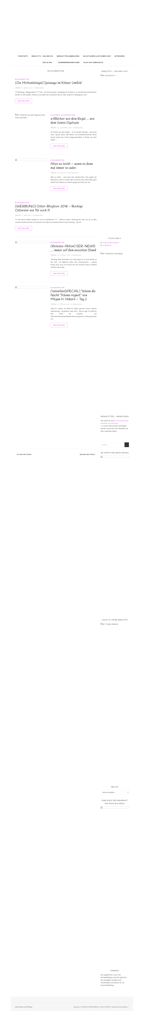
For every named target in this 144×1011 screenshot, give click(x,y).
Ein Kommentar (73, 173)
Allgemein (55, 115)
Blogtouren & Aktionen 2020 (97, 56)
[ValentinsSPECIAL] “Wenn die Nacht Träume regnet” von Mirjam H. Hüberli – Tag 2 (73, 295)
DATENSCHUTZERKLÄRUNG (89, 1007)
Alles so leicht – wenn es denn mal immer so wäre (72, 166)
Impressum (77, 1007)
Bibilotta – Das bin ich (42, 56)
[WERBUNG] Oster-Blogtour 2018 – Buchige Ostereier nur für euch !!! (49, 208)
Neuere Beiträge (87, 454)
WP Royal (29, 1007)
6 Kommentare (76, 255)
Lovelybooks (107, 245)
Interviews (120, 56)
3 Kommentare (77, 127)
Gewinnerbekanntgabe (69, 62)
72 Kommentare (37, 215)
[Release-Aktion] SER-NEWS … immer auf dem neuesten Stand (73, 248)
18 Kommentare (76, 304)
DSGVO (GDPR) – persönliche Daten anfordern (113, 1007)
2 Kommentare (38, 88)
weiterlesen (23, 101)
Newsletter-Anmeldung (68, 56)
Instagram (116, 242)
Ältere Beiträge (24, 454)
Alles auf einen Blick (93, 62)
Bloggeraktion (22, 79)
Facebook (106, 242)
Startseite (23, 56)
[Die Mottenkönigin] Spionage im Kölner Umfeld (48, 83)
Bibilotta (18, 88)
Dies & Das (47, 62)
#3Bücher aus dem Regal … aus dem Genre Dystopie (72, 121)
